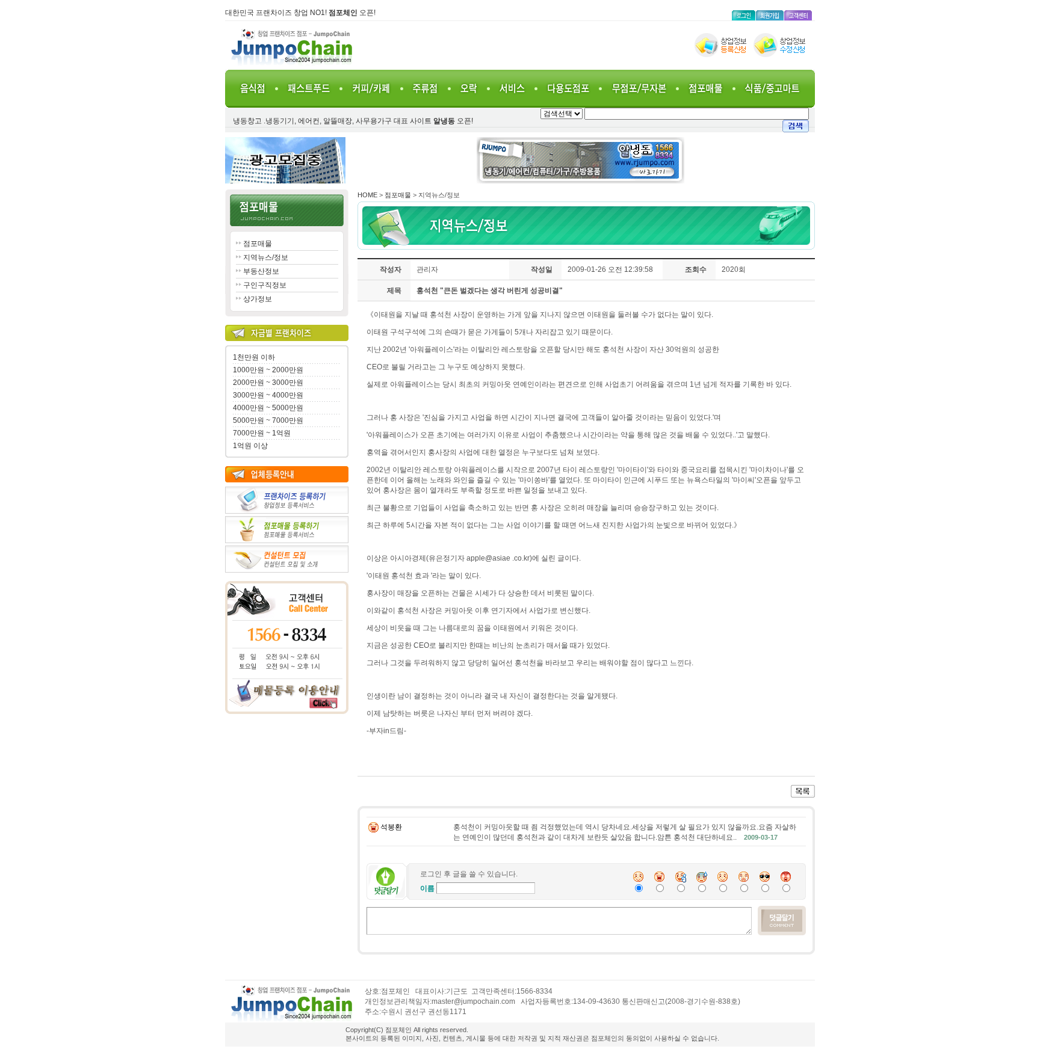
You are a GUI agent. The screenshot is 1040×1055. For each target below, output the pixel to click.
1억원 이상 (250, 445)
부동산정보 (261, 271)
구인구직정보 (264, 285)
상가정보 (257, 299)
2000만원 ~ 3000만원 (268, 382)
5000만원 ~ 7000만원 (268, 420)
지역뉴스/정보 (265, 257)
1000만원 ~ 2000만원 (268, 370)
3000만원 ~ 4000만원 (268, 395)
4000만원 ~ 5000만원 (268, 408)
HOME (367, 194)
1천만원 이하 (254, 357)
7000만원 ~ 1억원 (262, 433)
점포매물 (257, 243)
